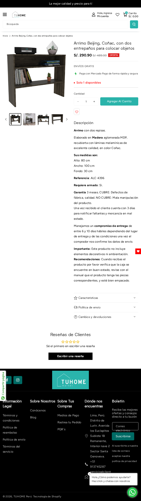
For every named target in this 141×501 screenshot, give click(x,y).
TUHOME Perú (23, 496)
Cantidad (79, 93)
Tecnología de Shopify (47, 496)
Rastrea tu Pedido (69, 422)
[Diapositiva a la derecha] (67, 119)
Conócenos (38, 410)
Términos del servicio (11, 449)
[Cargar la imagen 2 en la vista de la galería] (29, 119)
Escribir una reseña (70, 356)
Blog (33, 417)
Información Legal (12, 403)
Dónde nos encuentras (94, 403)
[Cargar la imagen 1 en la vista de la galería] (15, 119)
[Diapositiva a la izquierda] (6, 119)
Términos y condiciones (11, 418)
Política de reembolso (10, 430)
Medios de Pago (68, 415)
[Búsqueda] (134, 24)
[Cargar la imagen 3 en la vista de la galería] (43, 119)
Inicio (5, 36)
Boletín (118, 401)
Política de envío (14, 439)
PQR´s (61, 429)
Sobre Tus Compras (65, 403)
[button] (7, 14)
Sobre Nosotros (42, 401)
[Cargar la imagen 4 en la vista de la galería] (57, 119)
